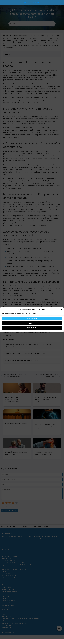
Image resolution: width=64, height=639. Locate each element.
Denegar (32, 323)
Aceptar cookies (32, 318)
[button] (61, 309)
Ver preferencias (32, 328)
